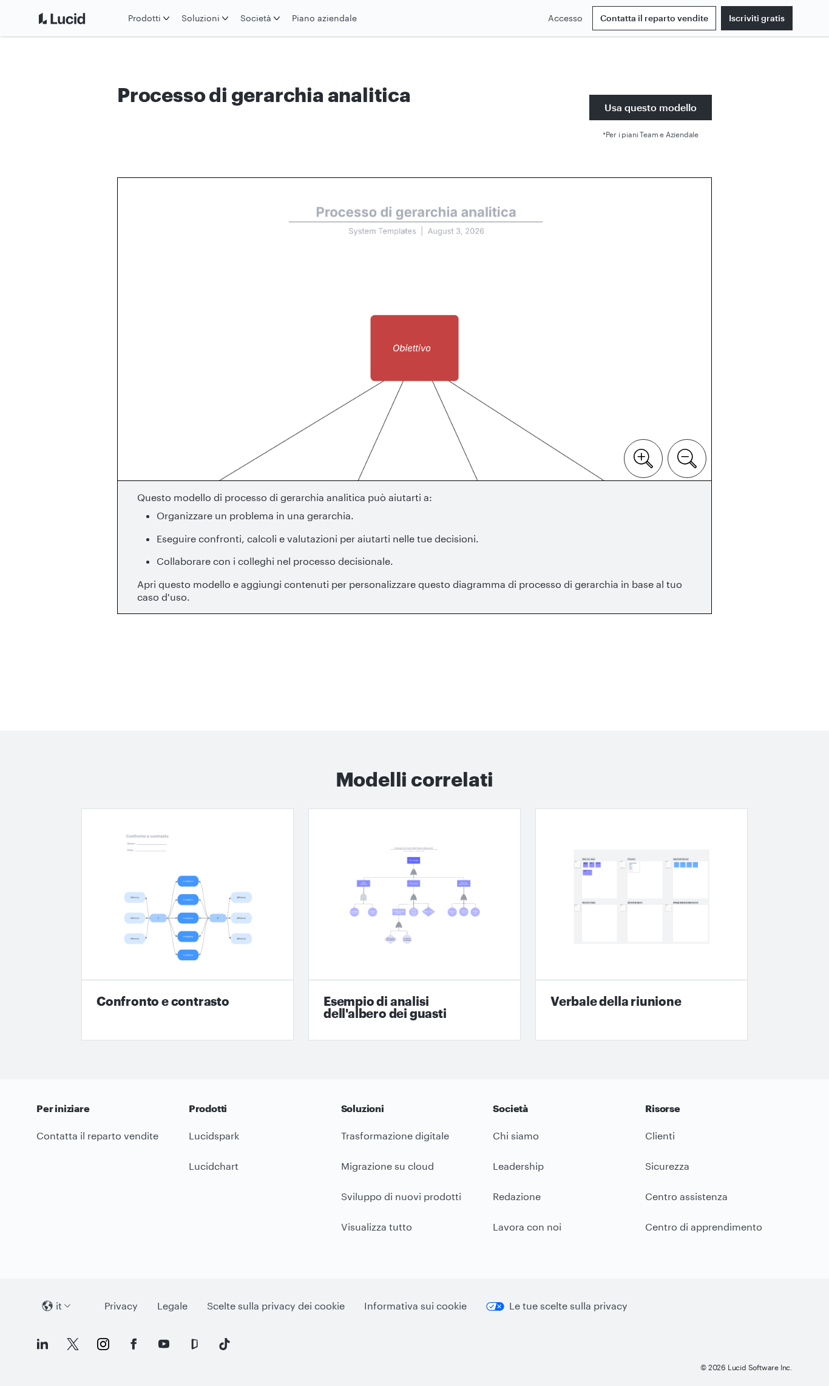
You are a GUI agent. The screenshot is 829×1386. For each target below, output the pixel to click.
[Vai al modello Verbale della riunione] (641, 924)
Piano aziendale (324, 18)
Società (255, 18)
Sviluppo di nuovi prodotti (401, 1196)
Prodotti (144, 18)
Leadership (518, 1166)
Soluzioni (200, 18)
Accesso (565, 18)
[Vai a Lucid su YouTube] (164, 1344)
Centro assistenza (686, 1196)
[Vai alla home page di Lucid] (79, 18)
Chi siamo (516, 1135)
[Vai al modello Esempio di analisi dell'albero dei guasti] (414, 924)
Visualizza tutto (376, 1226)
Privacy (121, 1305)
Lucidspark (214, 1135)
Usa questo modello (650, 107)
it (59, 1305)
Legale (172, 1305)
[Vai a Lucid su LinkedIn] (42, 1344)
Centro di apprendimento (703, 1226)
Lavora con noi (527, 1226)
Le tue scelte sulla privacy (568, 1305)
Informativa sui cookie (415, 1305)
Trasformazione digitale (395, 1135)
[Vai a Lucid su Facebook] (133, 1344)
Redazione (517, 1196)
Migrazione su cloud (387, 1166)
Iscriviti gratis (757, 18)
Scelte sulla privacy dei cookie (276, 1305)
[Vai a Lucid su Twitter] (73, 1344)
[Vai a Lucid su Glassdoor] (194, 1344)
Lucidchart (214, 1166)
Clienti (660, 1135)
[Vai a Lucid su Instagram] (103, 1344)
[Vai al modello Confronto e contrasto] (187, 924)
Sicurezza (667, 1166)
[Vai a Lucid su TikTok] (224, 1344)
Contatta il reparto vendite (654, 18)
